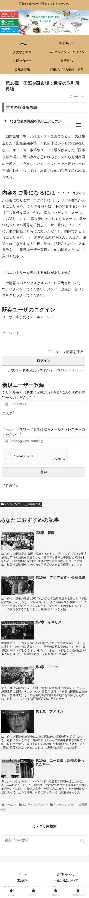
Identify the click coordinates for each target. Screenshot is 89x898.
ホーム (23, 874)
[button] (82, 841)
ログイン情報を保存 (67, 352)
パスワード (10, 333)
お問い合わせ (66, 874)
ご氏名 (8, 413)
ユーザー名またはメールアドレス (28, 317)
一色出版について (66, 880)
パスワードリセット (69, 370)
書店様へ (23, 880)
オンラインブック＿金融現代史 (23, 504)
